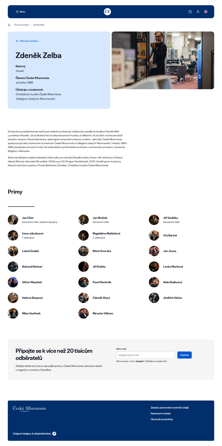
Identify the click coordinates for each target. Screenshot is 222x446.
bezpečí (140, 361)
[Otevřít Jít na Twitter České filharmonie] (73, 407)
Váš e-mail (121, 349)
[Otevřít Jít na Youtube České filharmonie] (87, 407)
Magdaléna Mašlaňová (106, 233)
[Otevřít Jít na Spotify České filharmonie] (95, 407)
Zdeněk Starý (101, 297)
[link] (20, 11)
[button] (32, 220)
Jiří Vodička (170, 217)
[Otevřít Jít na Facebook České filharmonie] (66, 407)
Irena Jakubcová (32, 233)
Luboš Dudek (30, 250)
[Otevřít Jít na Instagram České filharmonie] (80, 407)
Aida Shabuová (172, 282)
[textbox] (145, 355)
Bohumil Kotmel (32, 266)
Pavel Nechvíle (102, 282)
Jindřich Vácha (172, 297)
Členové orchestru (21, 25)
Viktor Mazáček (32, 282)
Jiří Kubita (99, 266)
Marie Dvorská (102, 250)
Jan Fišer (28, 217)
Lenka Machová (173, 266)
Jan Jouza (169, 250)
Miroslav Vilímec (103, 313)
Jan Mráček (100, 217)
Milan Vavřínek (31, 313)
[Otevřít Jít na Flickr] (102, 407)
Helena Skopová (32, 297)
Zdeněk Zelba (38, 25)
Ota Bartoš (170, 235)
